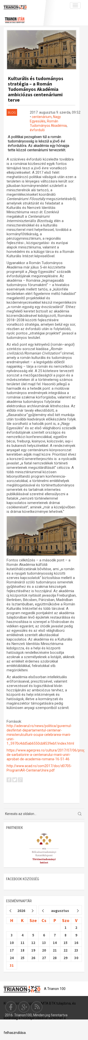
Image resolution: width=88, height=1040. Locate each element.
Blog (12, 112)
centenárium (42, 117)
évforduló (37, 130)
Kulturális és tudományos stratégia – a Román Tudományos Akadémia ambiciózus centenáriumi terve (35, 89)
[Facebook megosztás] (9, 781)
